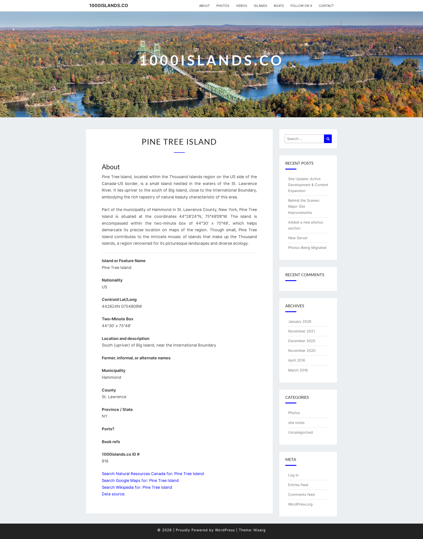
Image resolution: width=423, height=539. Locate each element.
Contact (326, 5)
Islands (260, 5)
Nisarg (260, 530)
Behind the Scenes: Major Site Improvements (304, 206)
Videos (241, 5)
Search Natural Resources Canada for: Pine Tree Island (153, 473)
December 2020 (301, 341)
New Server (298, 238)
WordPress (225, 530)
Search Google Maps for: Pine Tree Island (140, 480)
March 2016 (298, 370)
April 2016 (296, 360)
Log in (293, 475)
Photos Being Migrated (307, 247)
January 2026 (299, 321)
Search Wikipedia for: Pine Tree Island (137, 487)
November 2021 (301, 331)
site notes (296, 422)
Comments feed (301, 494)
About (204, 5)
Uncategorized (300, 432)
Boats (279, 5)
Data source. (113, 494)
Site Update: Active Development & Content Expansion (308, 185)
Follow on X (301, 5)
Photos (222, 5)
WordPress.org (300, 504)
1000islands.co (108, 5)
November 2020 (301, 350)
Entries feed (298, 485)
